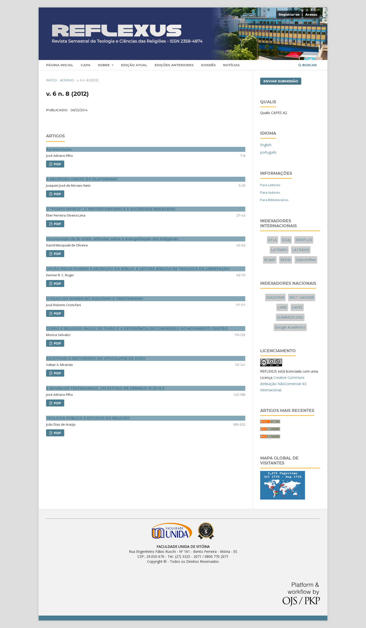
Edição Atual (134, 65)
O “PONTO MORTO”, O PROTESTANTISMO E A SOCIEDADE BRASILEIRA (111, 209)
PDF (57, 164)
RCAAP (269, 259)
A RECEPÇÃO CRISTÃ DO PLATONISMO (81, 179)
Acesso (311, 14)
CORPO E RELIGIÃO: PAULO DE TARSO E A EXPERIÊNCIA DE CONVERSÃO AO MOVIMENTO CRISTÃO (137, 328)
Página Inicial (59, 65)
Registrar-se (289, 14)
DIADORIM (275, 297)
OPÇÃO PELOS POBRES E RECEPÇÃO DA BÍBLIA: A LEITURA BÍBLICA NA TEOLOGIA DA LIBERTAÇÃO (138, 269)
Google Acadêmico (290, 327)
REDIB (285, 259)
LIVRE (282, 307)
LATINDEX (300, 249)
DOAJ (286, 239)
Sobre (104, 65)
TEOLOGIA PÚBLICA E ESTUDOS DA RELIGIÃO (88, 418)
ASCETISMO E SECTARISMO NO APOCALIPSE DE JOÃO (95, 358)
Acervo (67, 80)
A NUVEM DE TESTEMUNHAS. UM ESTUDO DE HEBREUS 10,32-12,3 (105, 388)
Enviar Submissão (280, 81)
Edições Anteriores (174, 65)
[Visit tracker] (282, 498)
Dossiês (208, 65)
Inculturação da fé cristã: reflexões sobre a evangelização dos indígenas (112, 239)
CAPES (297, 307)
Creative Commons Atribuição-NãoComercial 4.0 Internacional (283, 383)
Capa (85, 65)
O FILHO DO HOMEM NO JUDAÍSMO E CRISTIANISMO (94, 298)
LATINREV (279, 249)
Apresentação (59, 149)
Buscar (309, 65)
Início (51, 80)
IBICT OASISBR (301, 297)
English (265, 144)
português (268, 152)
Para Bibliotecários (274, 200)
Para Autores (270, 192)
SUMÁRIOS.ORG (290, 317)
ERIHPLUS (304, 239)
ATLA (272, 239)
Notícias (231, 65)
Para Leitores (270, 185)
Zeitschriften (306, 259)
